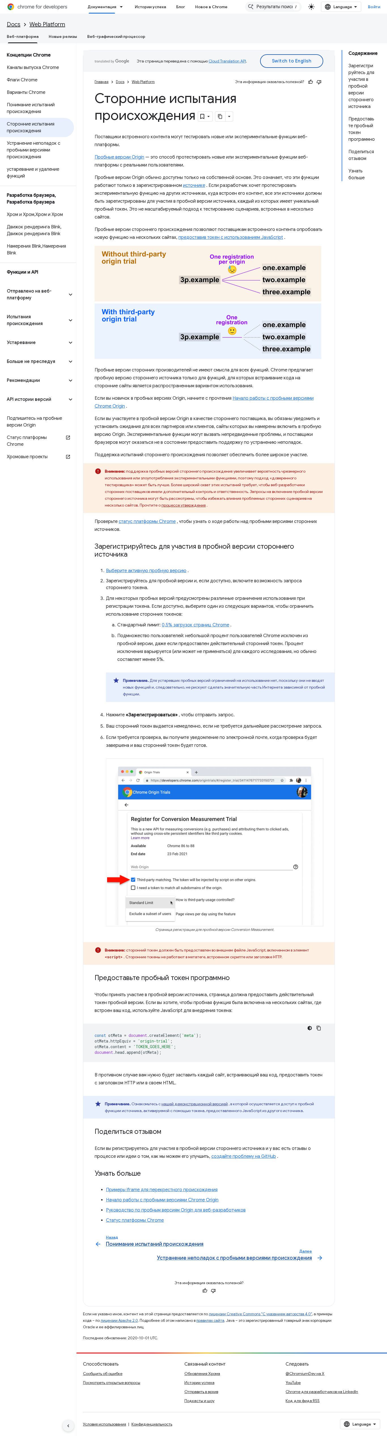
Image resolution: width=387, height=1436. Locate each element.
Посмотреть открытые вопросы (111, 1382)
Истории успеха (150, 6)
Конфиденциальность (151, 1424)
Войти (374, 6)
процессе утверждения (183, 505)
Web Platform (47, 24)
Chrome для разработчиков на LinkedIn (322, 1391)
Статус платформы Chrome (135, 1220)
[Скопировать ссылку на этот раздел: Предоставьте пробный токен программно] (235, 978)
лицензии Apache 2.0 (119, 1320)
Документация (102, 6)
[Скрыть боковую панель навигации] (68, 1425)
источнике (194, 185)
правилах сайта (210, 1320)
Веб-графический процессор (116, 36)
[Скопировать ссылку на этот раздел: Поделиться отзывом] (167, 1132)
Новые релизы (63, 36)
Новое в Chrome (211, 6)
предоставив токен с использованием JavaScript (230, 237)
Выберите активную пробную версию (146, 571)
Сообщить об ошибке (102, 1373)
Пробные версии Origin (119, 157)
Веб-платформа (23, 36)
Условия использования (104, 1424)
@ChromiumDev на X (305, 1373)
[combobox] (273, 7)
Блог (180, 6)
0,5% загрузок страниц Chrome (195, 625)
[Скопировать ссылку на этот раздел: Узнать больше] (146, 1174)
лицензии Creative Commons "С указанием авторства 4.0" (260, 1314)
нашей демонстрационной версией (194, 1103)
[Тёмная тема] (309, 1028)
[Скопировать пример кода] (318, 1028)
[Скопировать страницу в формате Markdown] (220, 116)
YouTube (293, 1382)
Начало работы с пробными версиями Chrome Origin (162, 1200)
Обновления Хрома (202, 1373)
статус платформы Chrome (147, 521)
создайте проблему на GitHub (243, 1156)
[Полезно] (310, 82)
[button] (33, 294)
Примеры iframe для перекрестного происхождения (162, 1190)
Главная (102, 81)
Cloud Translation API (227, 61)
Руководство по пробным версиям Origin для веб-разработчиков (176, 1210)
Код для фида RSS (303, 1400)
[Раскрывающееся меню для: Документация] (123, 6)
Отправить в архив (201, 1391)
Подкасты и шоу (199, 1400)
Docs (13, 24)
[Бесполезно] (319, 82)
